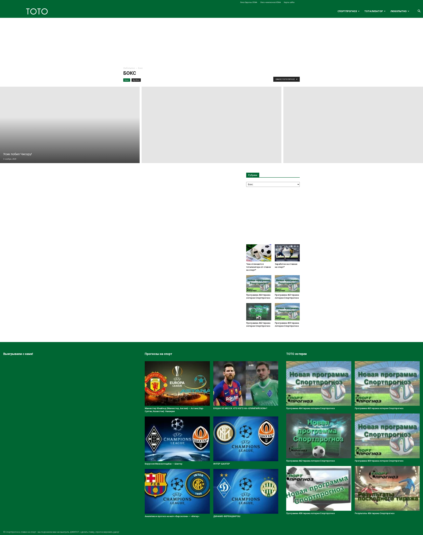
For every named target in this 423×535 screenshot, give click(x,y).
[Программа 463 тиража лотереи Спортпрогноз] (287, 283)
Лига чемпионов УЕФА (270, 2)
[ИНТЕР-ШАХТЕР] (245, 438)
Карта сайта (289, 2)
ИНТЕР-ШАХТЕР (221, 464)
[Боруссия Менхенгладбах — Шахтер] (177, 438)
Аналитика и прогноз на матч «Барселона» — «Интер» (172, 516)
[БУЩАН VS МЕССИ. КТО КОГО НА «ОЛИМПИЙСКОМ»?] (245, 383)
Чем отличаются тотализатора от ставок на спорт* (258, 267)
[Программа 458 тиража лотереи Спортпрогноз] (318, 488)
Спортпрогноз (347, 11)
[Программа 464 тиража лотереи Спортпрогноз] (258, 283)
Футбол (136, 80)
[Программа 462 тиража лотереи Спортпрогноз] (258, 311)
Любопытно (398, 11)
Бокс (127, 80)
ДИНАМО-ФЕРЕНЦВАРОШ (226, 516)
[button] (419, 11)
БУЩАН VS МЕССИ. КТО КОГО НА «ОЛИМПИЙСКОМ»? (240, 408)
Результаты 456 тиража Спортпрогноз (374, 513)
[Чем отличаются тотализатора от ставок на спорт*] (258, 252)
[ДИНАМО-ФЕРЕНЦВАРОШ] (245, 491)
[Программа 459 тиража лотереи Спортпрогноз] (287, 311)
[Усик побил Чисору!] (70, 125)
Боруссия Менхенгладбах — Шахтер (163, 464)
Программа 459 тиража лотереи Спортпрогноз (379, 461)
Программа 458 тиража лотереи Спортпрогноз (310, 513)
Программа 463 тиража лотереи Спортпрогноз (379, 408)
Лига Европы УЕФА (248, 2)
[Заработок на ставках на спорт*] (287, 252)
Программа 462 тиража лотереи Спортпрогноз (310, 461)
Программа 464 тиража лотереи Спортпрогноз (310, 408)
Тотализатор (373, 11)
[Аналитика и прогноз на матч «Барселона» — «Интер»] (177, 491)
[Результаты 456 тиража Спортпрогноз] (387, 488)
